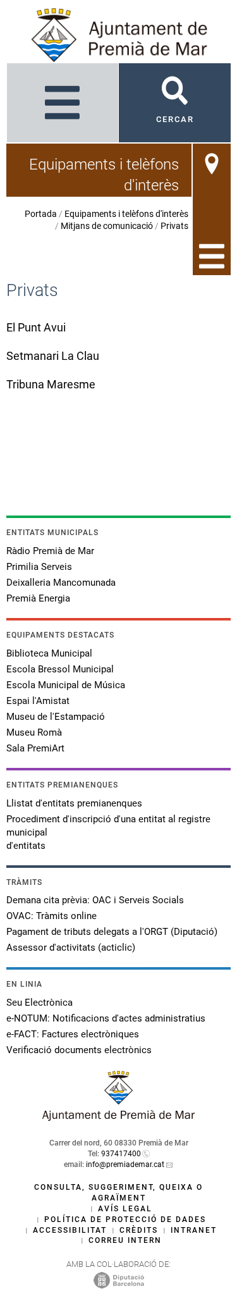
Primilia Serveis (39, 566)
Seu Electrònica (39, 1002)
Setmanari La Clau (52, 355)
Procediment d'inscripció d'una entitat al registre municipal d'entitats (108, 832)
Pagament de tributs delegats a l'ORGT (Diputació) (111, 931)
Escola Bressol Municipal (60, 669)
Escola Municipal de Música (65, 685)
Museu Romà (34, 732)
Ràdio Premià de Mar (50, 551)
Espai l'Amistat (38, 701)
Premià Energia (38, 598)
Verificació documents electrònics (79, 1050)
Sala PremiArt (35, 748)
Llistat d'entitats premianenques (74, 803)
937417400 (121, 1153)
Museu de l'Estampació (55, 716)
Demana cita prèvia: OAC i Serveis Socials (95, 900)
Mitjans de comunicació (107, 226)
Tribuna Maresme (50, 384)
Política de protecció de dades (125, 1219)
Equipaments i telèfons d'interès (126, 214)
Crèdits (138, 1230)
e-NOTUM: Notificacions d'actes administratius (105, 1018)
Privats (174, 226)
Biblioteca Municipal (49, 653)
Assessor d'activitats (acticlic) (70, 947)
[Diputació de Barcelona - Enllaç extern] (119, 1280)
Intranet (194, 1230)
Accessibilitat (70, 1230)
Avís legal (125, 1208)
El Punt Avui (36, 327)
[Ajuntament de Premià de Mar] (119, 1117)
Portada (41, 214)
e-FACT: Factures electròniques (72, 1034)
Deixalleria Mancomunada (61, 582)
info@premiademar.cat (125, 1164)
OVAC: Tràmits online (51, 916)
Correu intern (125, 1240)
